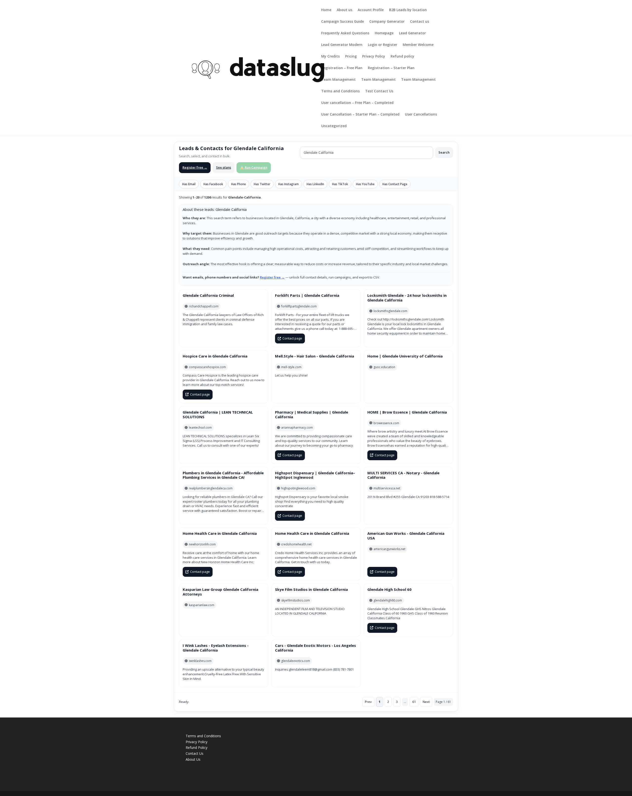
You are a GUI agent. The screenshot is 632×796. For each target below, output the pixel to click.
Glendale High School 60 (389, 589)
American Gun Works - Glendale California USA (405, 535)
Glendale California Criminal (208, 295)
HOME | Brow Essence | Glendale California (407, 412)
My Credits (330, 57)
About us (344, 10)
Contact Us (194, 753)
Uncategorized (334, 126)
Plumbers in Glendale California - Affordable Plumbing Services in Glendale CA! (223, 475)
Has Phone (238, 184)
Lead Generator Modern (341, 45)
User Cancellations (421, 115)
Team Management (338, 80)
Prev (368, 701)
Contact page (292, 338)
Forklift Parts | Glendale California (307, 295)
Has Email (189, 184)
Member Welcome (418, 45)
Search (444, 152)
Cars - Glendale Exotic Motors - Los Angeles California (315, 648)
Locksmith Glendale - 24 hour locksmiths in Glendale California (407, 297)
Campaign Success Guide (342, 22)
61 (414, 701)
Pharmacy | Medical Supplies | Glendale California (311, 414)
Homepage (384, 33)
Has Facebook (213, 184)
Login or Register (382, 45)
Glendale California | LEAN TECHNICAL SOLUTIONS (218, 414)
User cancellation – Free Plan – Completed (357, 103)
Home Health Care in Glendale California (220, 533)
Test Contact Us (379, 91)
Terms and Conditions (340, 91)
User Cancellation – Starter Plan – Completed (360, 115)
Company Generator (387, 22)
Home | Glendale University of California (405, 356)
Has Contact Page (394, 184)
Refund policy (402, 57)
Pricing (351, 57)
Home (326, 10)
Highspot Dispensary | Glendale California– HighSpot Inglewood (315, 475)
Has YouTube (365, 184)
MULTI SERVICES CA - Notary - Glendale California (403, 475)
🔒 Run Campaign (253, 167)
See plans (223, 167)
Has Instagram (288, 184)
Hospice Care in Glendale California (215, 356)
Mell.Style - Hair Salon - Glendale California (314, 356)
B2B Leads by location (408, 10)
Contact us (419, 22)
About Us (193, 759)
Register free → (194, 167)
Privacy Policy (373, 57)
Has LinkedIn (315, 184)
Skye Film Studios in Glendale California (311, 589)
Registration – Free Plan (341, 68)
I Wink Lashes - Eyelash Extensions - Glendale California (216, 648)
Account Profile (371, 10)
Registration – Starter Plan (391, 68)
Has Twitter (262, 184)
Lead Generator (412, 33)
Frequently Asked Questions (345, 33)
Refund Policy (196, 747)
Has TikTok (340, 184)
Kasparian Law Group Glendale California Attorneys (220, 592)
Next (426, 701)
